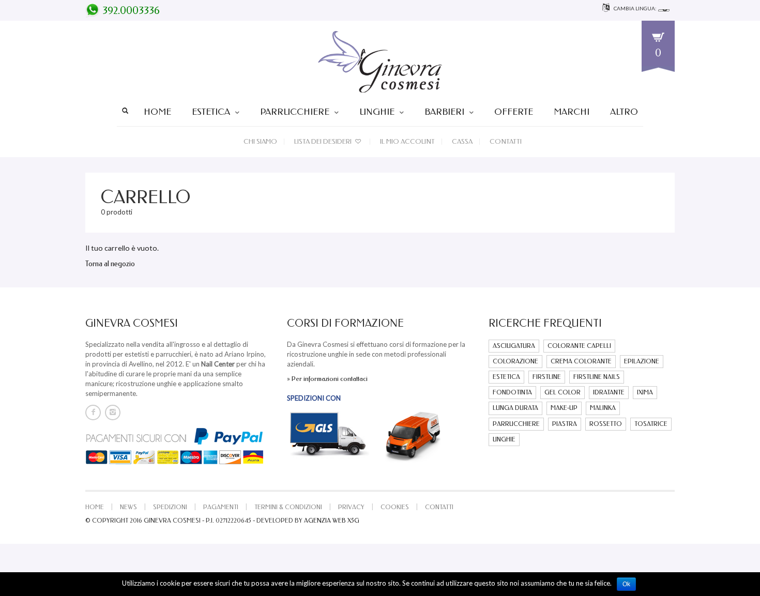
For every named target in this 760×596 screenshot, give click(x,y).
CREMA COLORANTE (581, 361)
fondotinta (512, 392)
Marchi (571, 111)
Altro (624, 111)
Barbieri (444, 111)
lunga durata (515, 407)
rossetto (605, 423)
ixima (645, 392)
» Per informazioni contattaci (327, 379)
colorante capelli (579, 345)
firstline (547, 376)
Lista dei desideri (323, 141)
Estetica (211, 111)
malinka (603, 407)
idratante (609, 392)
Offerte (513, 111)
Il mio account (407, 141)
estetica (506, 376)
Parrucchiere (294, 111)
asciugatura (514, 345)
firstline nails (596, 376)
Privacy (351, 507)
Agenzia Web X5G (331, 520)
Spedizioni (170, 507)
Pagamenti (220, 507)
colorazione (515, 361)
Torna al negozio (110, 263)
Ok (626, 584)
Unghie (376, 111)
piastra (564, 423)
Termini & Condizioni (288, 507)
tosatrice (650, 423)
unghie (504, 439)
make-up (564, 407)
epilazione (641, 361)
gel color (562, 392)
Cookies (395, 507)
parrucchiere (516, 423)
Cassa (462, 141)
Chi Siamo (260, 141)
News (128, 507)
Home (157, 111)
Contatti (506, 141)
